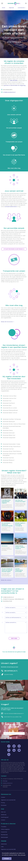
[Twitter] (14, 746)
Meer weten (13, 694)
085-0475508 (13, 42)
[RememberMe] (14, 4)
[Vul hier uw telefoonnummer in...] (3, 617)
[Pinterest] (8, 750)
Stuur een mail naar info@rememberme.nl (13, 713)
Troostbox (3, 826)
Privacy (3, 802)
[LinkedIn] (14, 750)
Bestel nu (13, 690)
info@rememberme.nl (7, 783)
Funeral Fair (4, 832)
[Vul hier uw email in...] (3, 612)
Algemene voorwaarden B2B (8, 849)
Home (3, 7)
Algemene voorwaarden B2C (8, 800)
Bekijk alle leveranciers (7, 321)
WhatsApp (5, 781)
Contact (3, 797)
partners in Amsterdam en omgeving (14, 85)
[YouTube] (19, 750)
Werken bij (3, 814)
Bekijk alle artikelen (6, 580)
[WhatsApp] (8, 754)
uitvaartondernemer (11, 206)
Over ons (3, 812)
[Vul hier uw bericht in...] (3, 622)
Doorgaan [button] (6, 858)
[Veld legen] (25, 607)
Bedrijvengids (4, 837)
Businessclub (4, 834)
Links (2, 846)
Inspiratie (11, 7)
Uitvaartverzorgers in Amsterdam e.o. (14, 249)
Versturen (14, 638)
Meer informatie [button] (21, 855)
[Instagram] (19, 746)
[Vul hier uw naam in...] (3, 607)
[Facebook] (8, 746)
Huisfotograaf (4, 817)
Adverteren (4, 844)
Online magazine (5, 829)
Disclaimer (3, 805)
